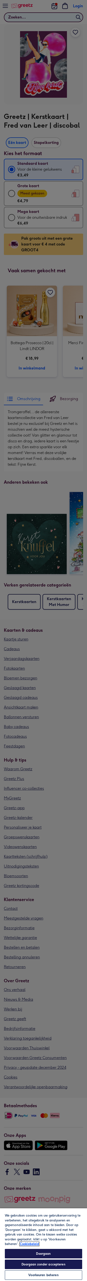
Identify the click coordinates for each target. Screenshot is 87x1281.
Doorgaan (43, 1253)
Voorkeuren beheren (43, 1275)
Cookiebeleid (29, 1244)
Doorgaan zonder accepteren (43, 1264)
